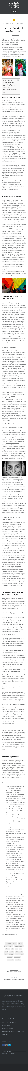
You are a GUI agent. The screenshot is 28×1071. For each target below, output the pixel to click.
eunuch (14, 943)
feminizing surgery (8, 146)
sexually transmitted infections (11, 631)
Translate (13, 1053)
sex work (13, 396)
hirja (17, 949)
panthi (16, 954)
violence (21, 629)
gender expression (19, 946)
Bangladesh (8, 943)
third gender (17, 957)
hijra (12, 949)
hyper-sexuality (11, 566)
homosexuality (10, 271)
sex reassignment (17, 643)
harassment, (16, 629)
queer (21, 954)
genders (5, 762)
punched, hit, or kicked (14, 441)
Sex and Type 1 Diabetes (7, 1028)
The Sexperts (15, 35)
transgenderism (20, 271)
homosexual (13, 175)
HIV (15, 559)
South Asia (9, 957)
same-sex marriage (13, 312)
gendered (10, 102)
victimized (10, 430)
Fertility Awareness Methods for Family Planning (13, 1031)
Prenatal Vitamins (6, 1025)
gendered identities (17, 777)
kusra (21, 951)
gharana (7, 949)
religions (16, 215)
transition (12, 107)
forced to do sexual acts (13, 443)
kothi (17, 951)
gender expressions (12, 762)
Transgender (11, 959)
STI (17, 559)
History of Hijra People (9, 84)
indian (6, 951)
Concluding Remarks (9, 92)
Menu (14, 11)
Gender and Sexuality (9, 82)
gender (13, 39)
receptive (15, 153)
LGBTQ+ (17, 307)
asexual (6, 111)
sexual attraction (16, 125)
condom (10, 415)
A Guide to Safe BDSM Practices (9, 1022)
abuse (20, 580)
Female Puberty (5, 1034)
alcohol (19, 479)
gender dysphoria (8, 946)
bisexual (18, 172)
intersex (9, 45)
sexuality (12, 180)
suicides (7, 700)
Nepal (6, 954)
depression (13, 578)
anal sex (9, 418)
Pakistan (11, 954)
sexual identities (19, 102)
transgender (16, 45)
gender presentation (15, 127)
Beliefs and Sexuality (9, 23)
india (21, 949)
